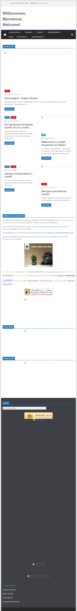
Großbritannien (54, 32)
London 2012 (61, 272)
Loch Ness (63, 281)
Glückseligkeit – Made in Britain (21, 98)
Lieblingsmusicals (45, 237)
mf (19, 94)
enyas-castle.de (8, 598)
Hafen (24, 281)
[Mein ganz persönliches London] (56, 174)
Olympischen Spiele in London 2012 (36, 226)
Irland (11, 37)
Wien (7, 223)
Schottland (16, 223)
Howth (55, 281)
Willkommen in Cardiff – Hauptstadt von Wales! (54, 143)
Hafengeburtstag (46, 281)
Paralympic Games (9, 272)
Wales (43, 135)
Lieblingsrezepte (38, 37)
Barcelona (70, 220)
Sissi (18, 272)
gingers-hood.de (8, 594)
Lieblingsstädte (14, 32)
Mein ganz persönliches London (53, 193)
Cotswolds (17, 276)
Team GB (25, 276)
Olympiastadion (33, 281)
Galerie (7, 117)
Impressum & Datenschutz (11, 602)
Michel (10, 284)
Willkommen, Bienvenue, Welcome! (14, 19)
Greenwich (70, 272)
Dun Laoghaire (50, 272)
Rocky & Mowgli (30, 237)
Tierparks (28, 32)
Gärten (58, 237)
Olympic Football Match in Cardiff (18, 175)
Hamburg (58, 220)
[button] (21, 32)
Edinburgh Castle (35, 276)
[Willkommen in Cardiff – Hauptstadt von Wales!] (56, 125)
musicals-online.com (9, 590)
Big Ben (31, 272)
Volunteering (21, 37)
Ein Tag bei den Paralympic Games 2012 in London (19, 126)
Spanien (40, 32)
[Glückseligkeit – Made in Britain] (38, 71)
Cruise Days (24, 272)
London (7, 91)
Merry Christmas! (42, 3)
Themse (54, 276)
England (17, 280)
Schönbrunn (46, 276)
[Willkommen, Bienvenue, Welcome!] (5, 34)
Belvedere (60, 276)
